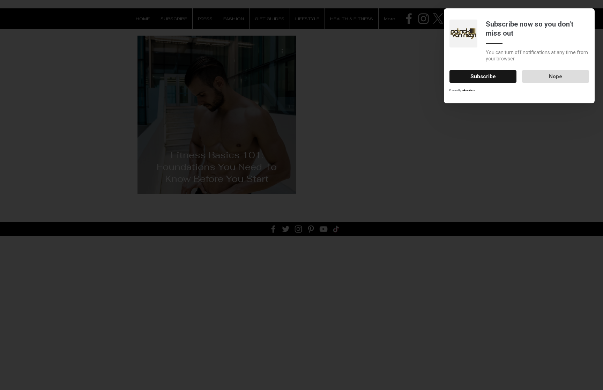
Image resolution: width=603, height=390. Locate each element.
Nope (555, 76)
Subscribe (483, 76)
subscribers (468, 90)
